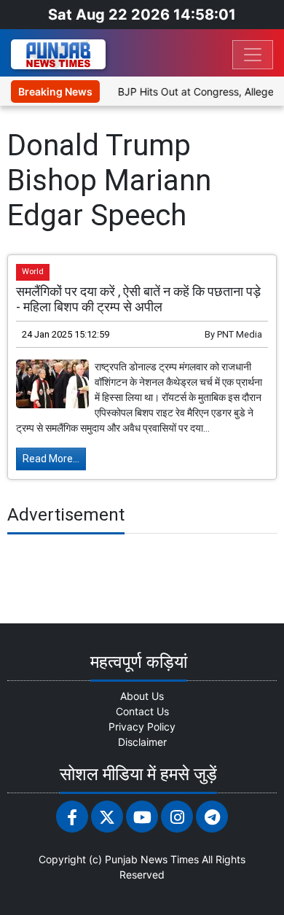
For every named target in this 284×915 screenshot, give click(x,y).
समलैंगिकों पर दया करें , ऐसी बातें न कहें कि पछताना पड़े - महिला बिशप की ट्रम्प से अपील (138, 299)
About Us (142, 696)
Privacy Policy (142, 726)
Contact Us (142, 711)
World (33, 271)
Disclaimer (142, 742)
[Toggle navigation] (252, 54)
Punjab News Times (152, 859)
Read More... (51, 458)
